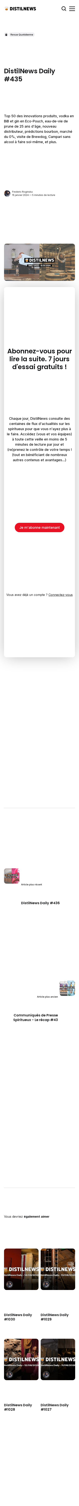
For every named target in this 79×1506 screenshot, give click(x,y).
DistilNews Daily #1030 (18, 1316)
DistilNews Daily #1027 (54, 1407)
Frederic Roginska (22, 191)
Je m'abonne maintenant (39, 527)
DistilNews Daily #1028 (18, 1407)
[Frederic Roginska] (7, 193)
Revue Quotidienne (22, 34)
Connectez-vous (61, 595)
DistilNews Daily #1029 (54, 1316)
